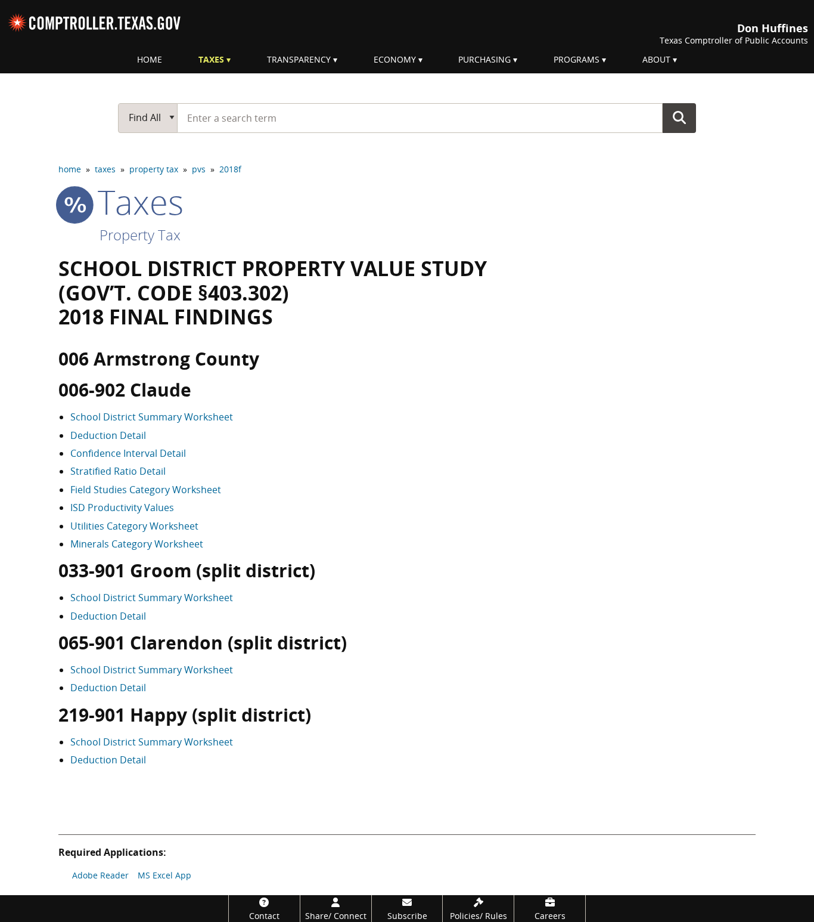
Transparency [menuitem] (299, 59)
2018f (230, 169)
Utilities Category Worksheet (134, 526)
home (69, 169)
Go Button (679, 117)
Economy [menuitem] (395, 59)
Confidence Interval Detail (128, 453)
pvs (199, 169)
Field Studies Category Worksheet (145, 489)
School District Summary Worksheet (151, 416)
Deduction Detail (108, 435)
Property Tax (140, 235)
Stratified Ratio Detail (118, 471)
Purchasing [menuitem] (484, 59)
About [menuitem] (656, 59)
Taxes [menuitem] (211, 59)
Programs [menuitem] (576, 59)
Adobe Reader (100, 875)
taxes (105, 169)
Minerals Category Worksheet (136, 543)
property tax (153, 169)
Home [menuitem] (149, 59)
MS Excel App (164, 875)
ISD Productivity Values (122, 507)
